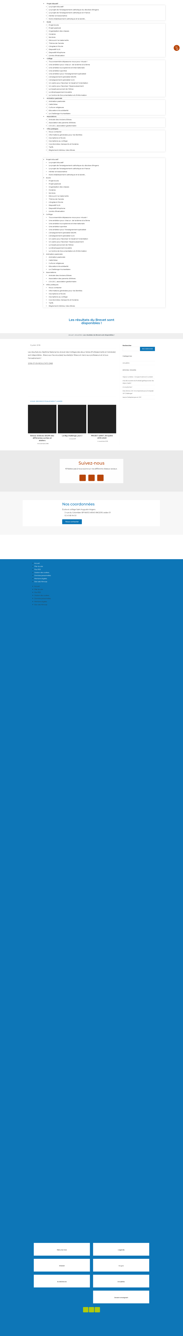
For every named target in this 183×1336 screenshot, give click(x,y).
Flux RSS (37, 569)
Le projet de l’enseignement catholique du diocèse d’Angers (74, 10)
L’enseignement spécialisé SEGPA (62, 77)
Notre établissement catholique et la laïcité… (67, 19)
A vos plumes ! (127, 387)
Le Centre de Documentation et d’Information (68, 95)
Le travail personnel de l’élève (61, 89)
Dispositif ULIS (54, 49)
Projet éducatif (52, 4)
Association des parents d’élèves (62, 123)
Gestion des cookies (41, 572)
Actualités (78, 335)
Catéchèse (53, 104)
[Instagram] (100, 478)
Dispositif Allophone (57, 52)
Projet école (54, 25)
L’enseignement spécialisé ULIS (62, 80)
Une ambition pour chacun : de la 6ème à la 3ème (69, 65)
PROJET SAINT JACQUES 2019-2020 (102, 437)
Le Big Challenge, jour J (72, 436)
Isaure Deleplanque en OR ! (132, 397)
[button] (104, 154)
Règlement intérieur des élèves (62, 150)
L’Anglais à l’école (56, 46)
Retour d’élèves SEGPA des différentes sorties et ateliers (42, 438)
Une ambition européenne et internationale (67, 68)
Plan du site (38, 566)
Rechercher (127, 345)
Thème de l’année (56, 43)
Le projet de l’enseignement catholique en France (69, 13)
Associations (51, 116)
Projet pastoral (55, 28)
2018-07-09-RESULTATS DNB (40, 363)
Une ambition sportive (58, 71)
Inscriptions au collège (58, 141)
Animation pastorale (54, 98)
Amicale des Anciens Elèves (60, 120)
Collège (49, 58)
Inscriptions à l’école (57, 138)
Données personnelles (42, 575)
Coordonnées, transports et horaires (64, 144)
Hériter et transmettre (58, 16)
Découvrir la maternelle (59, 40)
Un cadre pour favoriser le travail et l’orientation (68, 83)
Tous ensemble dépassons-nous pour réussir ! (68, 62)
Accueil (71, 335)
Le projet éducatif (56, 7)
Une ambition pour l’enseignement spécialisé (67, 74)
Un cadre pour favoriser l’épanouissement (66, 86)
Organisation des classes (59, 31)
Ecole (49, 22)
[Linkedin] (91, 478)
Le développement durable (60, 92)
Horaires (52, 34)
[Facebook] (82, 478)
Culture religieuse (56, 107)
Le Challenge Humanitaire (59, 113)
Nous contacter (55, 132)
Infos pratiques (52, 129)
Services (52, 37)
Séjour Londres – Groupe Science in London (138, 377)
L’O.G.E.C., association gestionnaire (62, 126)
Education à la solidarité (58, 110)
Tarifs (51, 147)
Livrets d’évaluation (57, 55)
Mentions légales (40, 579)
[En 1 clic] (177, 48)
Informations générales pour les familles (65, 135)
